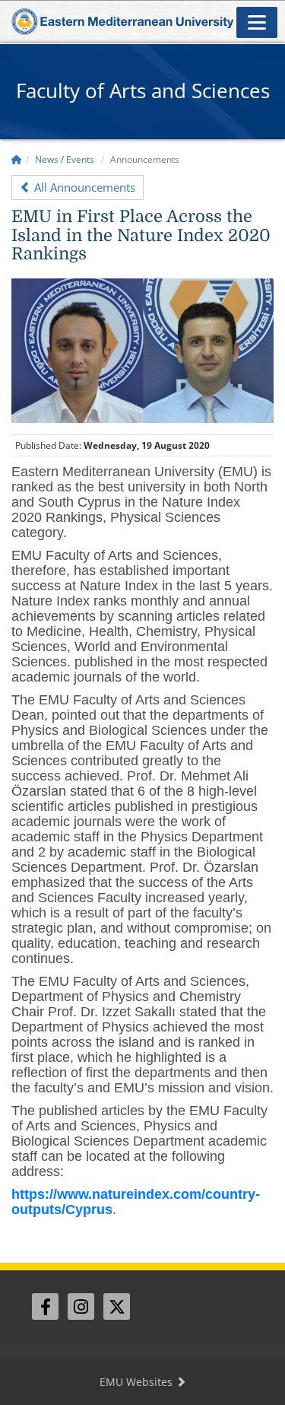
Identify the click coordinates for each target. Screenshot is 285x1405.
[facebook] (45, 1306)
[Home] (16, 159)
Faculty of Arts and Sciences (143, 90)
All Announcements (83, 187)
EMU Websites (138, 1382)
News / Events (64, 159)
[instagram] (81, 1306)
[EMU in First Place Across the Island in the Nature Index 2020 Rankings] (142, 349)
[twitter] (116, 1306)
